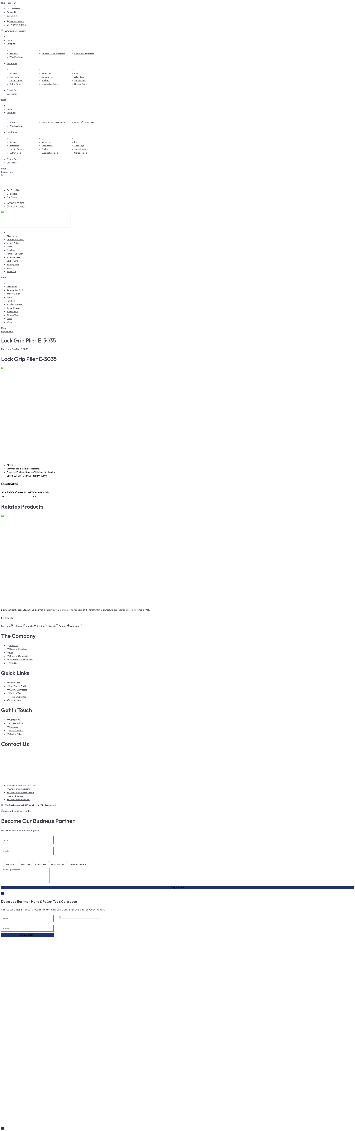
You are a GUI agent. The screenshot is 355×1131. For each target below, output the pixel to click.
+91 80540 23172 (13, 764)
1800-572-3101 (12, 753)
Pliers (3, 349)
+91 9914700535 (13, 759)
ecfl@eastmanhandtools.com (19, 770)
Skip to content (8, 2)
